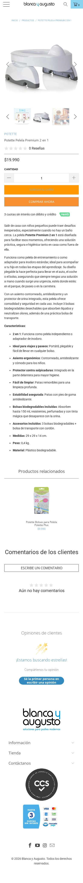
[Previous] (8, 64)
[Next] (74, 64)
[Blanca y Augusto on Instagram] (45, 846)
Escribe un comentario (41, 568)
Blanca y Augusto (33, 858)
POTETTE (10, 134)
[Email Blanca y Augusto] (52, 846)
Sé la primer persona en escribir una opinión (41, 681)
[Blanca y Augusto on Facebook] (30, 846)
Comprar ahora (41, 202)
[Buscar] (65, 4)
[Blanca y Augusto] (41, 4)
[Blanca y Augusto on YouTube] (37, 846)
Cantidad (11, 169)
